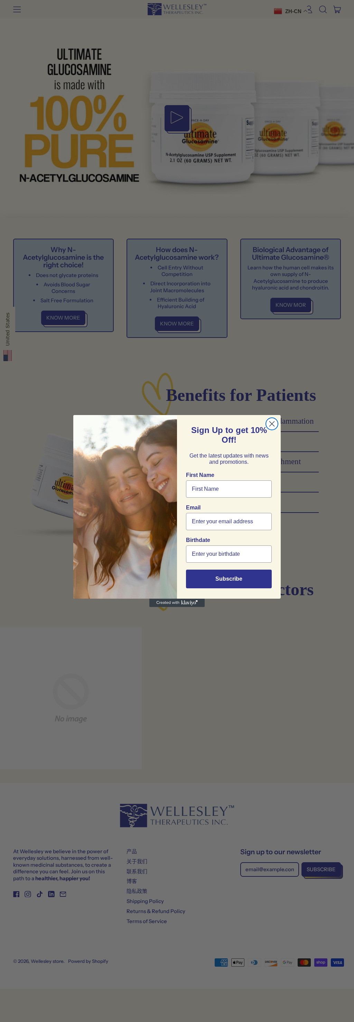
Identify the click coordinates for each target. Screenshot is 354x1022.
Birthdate (198, 540)
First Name (200, 475)
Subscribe (228, 579)
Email (193, 507)
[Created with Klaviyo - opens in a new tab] (177, 603)
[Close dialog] (272, 424)
